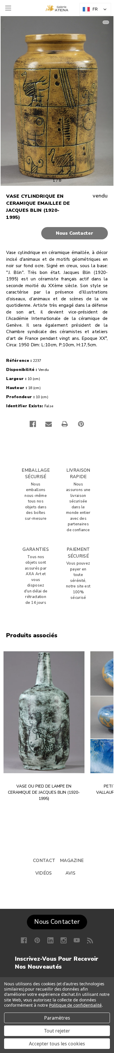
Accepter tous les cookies (57, 1043)
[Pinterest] (81, 424)
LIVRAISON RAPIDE (78, 473)
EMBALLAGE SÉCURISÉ (36, 473)
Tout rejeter (57, 1031)
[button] (57, 233)
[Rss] (90, 940)
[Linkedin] (50, 940)
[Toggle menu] (7, 8)
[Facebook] (33, 424)
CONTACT (44, 860)
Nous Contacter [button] (57, 922)
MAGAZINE (72, 860)
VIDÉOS (43, 873)
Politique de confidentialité (75, 1005)
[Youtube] (77, 940)
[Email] (48, 424)
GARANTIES (36, 549)
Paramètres (57, 1018)
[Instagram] (64, 940)
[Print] (64, 424)
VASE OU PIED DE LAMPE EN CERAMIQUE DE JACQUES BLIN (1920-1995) (44, 792)
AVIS (70, 873)
